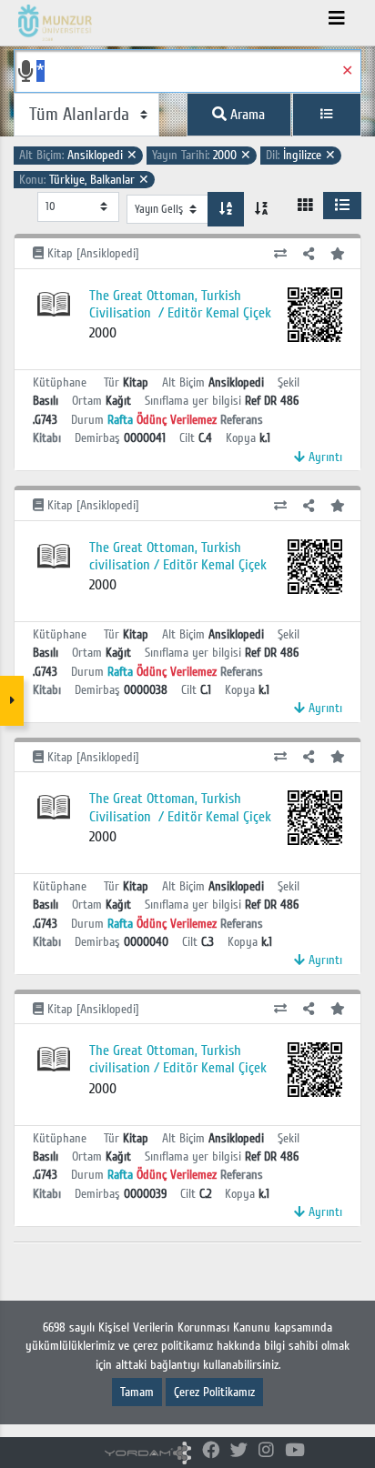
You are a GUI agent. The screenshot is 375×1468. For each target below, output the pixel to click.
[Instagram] (266, 1451)
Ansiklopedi (78, 155)
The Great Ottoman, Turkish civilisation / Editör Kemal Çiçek (178, 556)
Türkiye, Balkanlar (84, 179)
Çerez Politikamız (214, 1392)
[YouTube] (295, 1451)
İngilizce (301, 155)
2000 (201, 155)
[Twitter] (239, 1451)
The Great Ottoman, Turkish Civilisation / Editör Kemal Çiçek (180, 304)
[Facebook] (210, 1451)
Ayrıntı (323, 457)
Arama (246, 115)
